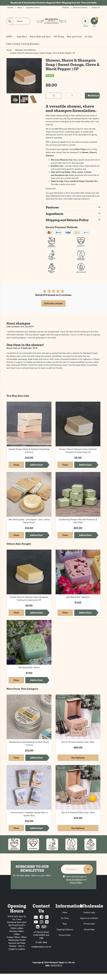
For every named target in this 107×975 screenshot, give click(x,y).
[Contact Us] (36, 917)
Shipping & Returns (65, 929)
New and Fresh (74, 36)
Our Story (65, 918)
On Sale (88, 36)
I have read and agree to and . (76, 879)
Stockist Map (89, 929)
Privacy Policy (76, 882)
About (19, 7)
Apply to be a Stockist (89, 918)
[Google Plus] (47, 917)
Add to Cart (95, 95)
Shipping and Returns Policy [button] (67, 220)
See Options (78, 757)
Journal (10, 7)
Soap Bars (22, 36)
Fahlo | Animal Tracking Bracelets (22, 43)
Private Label (89, 923)
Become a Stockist (80, 7)
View (18, 464)
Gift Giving (59, 36)
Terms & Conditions (74, 879)
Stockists (66, 7)
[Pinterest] (47, 922)
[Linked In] (37, 927)
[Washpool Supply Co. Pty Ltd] (51, 21)
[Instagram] (41, 922)
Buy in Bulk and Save (40, 36)
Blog (65, 923)
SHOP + (10, 36)
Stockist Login (89, 912)
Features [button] (52, 207)
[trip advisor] (43, 927)
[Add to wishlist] (48, 405)
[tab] (73, 207)
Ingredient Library (33, 7)
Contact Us (96, 7)
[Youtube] (36, 922)
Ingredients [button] (54, 213)
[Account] (85, 21)
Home (64, 912)
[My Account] (85, 23)
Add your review (53, 303)
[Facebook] (41, 917)
